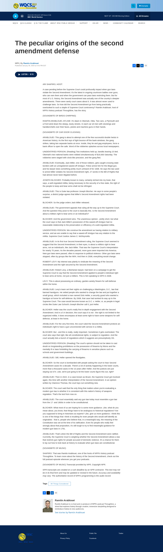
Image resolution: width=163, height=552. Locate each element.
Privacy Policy (65, 538)
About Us (63, 533)
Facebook (92, 538)
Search (141, 23)
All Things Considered (59, 484)
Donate (144, 6)
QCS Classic (26, 23)
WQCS (15, 23)
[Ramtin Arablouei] (48, 505)
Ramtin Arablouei (31, 63)
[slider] (25, 16)
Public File (93, 533)
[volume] (22, 16)
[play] (15, 16)
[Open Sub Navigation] (76, 23)
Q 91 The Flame (41, 23)
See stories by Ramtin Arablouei (70, 512)
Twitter (121, 533)
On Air (95, 23)
